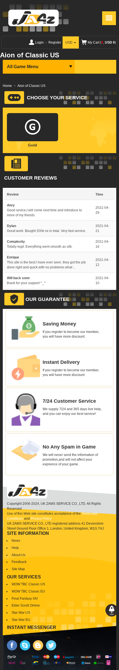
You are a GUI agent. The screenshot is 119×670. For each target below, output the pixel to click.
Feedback (19, 562)
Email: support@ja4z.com (31, 635)
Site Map (18, 569)
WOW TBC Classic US (28, 584)
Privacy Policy (41, 518)
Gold (32, 145)
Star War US (21, 613)
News (16, 541)
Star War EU (21, 620)
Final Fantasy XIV (25, 598)
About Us (18, 555)
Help (15, 548)
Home (7, 86)
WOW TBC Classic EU (28, 591)
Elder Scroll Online (26, 605)
